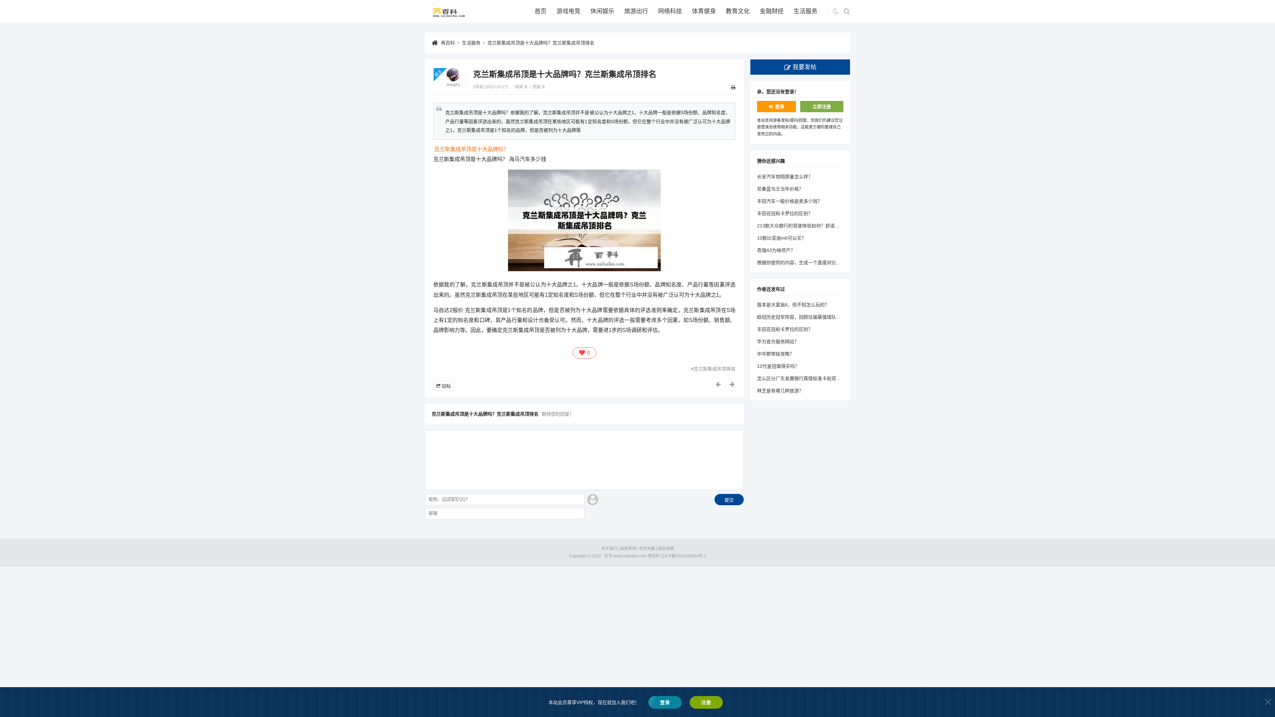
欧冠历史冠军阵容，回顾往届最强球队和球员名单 (808, 317)
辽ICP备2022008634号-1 (683, 556)
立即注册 (821, 106)
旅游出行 (636, 11)
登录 (779, 106)
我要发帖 (804, 67)
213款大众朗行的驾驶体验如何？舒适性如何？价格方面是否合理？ (826, 225)
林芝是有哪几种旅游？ (780, 390)
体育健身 (704, 11)
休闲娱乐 (602, 11)
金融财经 (772, 11)
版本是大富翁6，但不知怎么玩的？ (793, 304)
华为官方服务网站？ (778, 341)
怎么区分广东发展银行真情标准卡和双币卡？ (803, 378)
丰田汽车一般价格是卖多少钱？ (789, 201)
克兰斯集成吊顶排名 (714, 368)
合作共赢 (647, 548)
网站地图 (666, 548)
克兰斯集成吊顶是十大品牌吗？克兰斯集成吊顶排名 (540, 42)
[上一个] (719, 384)
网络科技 (670, 11)
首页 (541, 11)
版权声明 (628, 548)
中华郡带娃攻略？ (775, 354)
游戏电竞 (568, 11)
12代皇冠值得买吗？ (778, 366)
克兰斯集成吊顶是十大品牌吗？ (471, 149)
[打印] (733, 87)
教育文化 (738, 11)
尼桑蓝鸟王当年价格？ (780, 189)
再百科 (448, 42)
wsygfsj (453, 84)
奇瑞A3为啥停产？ (776, 250)
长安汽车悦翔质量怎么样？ (785, 176)
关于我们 (609, 548)
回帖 (446, 386)
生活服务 (805, 11)
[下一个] (732, 384)
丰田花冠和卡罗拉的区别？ (785, 213)
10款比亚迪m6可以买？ (781, 238)
